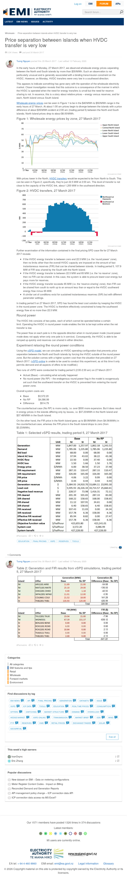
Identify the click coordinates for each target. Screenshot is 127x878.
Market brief (83, 717)
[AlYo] (50, 833)
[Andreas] (75, 833)
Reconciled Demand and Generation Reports (35, 788)
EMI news (22, 21)
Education (23, 541)
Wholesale (15, 675)
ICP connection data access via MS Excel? (34, 797)
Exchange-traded (83, 723)
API (30, 700)
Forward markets (19, 678)
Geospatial (17, 728)
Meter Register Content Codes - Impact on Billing (37, 784)
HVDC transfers (58, 178)
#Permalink (22, 535)
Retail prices (59, 723)
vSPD (52, 541)
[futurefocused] (70, 833)
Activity (48, 21)
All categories (17, 664)
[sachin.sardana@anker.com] (80, 833)
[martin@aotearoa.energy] (65, 833)
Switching (33, 711)
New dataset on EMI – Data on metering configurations (40, 779)
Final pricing (40, 541)
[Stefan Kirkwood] (40, 833)
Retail (13, 671)
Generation (67, 700)
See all (112, 736)
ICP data (29, 706)
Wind (112, 717)
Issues (35, 21)
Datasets (86, 700)
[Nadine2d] (60, 833)
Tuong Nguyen (23, 61)
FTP (13, 723)
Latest (9, 21)
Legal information (88, 863)
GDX (100, 717)
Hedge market (19, 717)
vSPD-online (38, 361)
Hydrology (95, 711)
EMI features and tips (21, 667)
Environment (16, 682)
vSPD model (34, 350)
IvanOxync (17, 756)
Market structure (55, 711)
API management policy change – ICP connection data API (42, 793)
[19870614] (45, 833)
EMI (90, 3)
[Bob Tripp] (85, 833)
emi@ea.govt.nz (63, 863)
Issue (101, 700)
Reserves (64, 541)
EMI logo (28, 11)
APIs (118, 3)
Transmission (62, 717)
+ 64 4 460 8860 (27, 863)
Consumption (105, 706)
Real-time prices (82, 706)
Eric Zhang (17, 760)
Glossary (108, 863)
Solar (103, 723)
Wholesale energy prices (30, 103)
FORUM (104, 3)
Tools (75, 541)
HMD (43, 723)
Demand (77, 711)
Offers (15, 711)
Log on (78, 3)
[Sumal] (55, 833)
